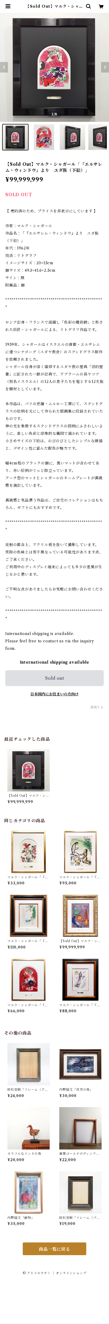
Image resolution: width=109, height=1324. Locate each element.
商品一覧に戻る (54, 1249)
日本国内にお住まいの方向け (54, 694)
